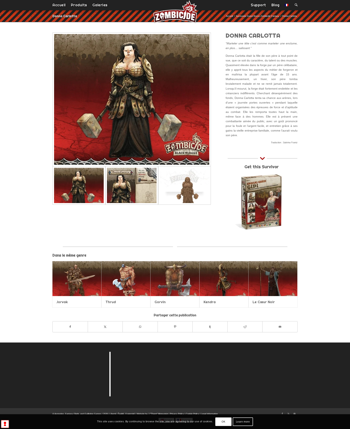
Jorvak (62, 302)
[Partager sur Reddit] (245, 326)
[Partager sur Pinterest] (175, 326)
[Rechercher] (295, 5)
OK (223, 421)
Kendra (210, 302)
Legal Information (209, 414)
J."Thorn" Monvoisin (158, 414)
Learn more (243, 421)
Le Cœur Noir (264, 302)
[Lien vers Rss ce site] (288, 414)
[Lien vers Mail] (294, 414)
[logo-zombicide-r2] (175, 14)
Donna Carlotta (64, 16)
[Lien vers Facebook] (282, 414)
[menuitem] (59, 5)
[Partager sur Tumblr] (210, 326)
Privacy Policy (177, 414)
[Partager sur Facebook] (70, 326)
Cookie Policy (192, 414)
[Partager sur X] (105, 326)
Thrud (111, 302)
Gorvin (160, 302)
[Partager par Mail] (279, 326)
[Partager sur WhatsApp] (140, 326)
